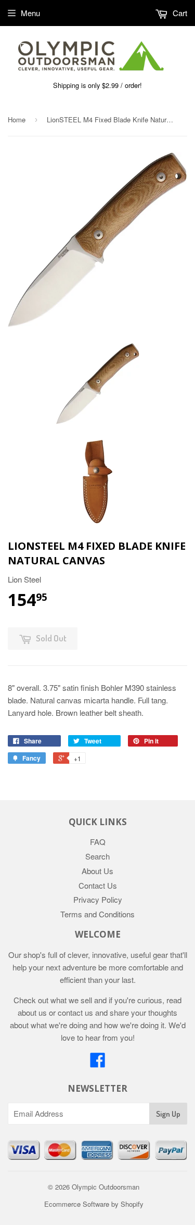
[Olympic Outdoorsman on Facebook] (98, 1062)
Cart (179, 12)
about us (32, 1012)
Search (97, 856)
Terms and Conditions (97, 913)
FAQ (98, 841)
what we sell (71, 999)
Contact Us (98, 885)
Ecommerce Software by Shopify (94, 1204)
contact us (75, 1012)
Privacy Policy (97, 899)
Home (16, 119)
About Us (97, 870)
